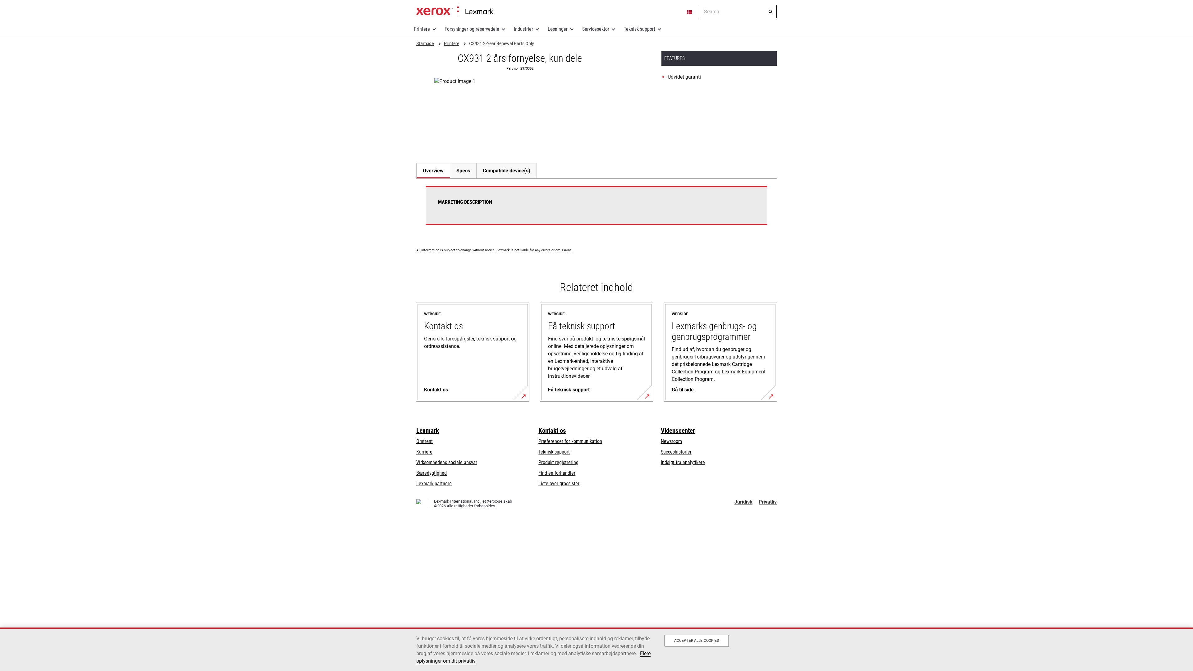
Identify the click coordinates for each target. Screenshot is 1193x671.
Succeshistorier (676, 452)
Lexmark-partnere (434, 483)
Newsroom (671, 441)
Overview (433, 171)
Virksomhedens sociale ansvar (446, 462)
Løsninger (558, 29)
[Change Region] (689, 12)
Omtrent (424, 441)
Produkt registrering (558, 462)
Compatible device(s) (506, 171)
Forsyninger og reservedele (472, 29)
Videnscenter (678, 430)
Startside (454, 10)
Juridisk (743, 502)
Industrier (523, 29)
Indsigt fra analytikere (683, 462)
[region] (596, 649)
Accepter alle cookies (696, 640)
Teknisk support (639, 29)
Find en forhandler (556, 473)
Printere (422, 29)
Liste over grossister (558, 483)
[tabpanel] (596, 209)
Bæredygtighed (431, 473)
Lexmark (427, 430)
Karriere (424, 452)
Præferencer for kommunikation (570, 441)
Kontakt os (552, 430)
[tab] (433, 170)
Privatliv (768, 502)
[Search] (770, 11)
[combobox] (738, 11)
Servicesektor (595, 29)
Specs (463, 171)
